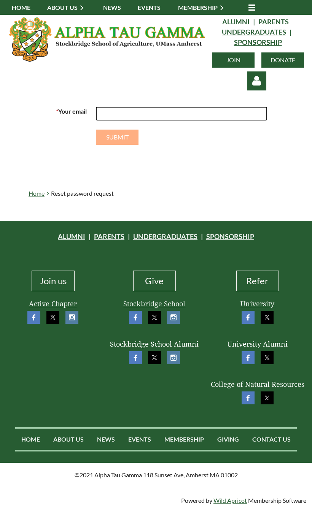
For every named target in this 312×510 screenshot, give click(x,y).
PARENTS (273, 21)
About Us (68, 439)
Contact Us (271, 439)
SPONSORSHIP (258, 42)
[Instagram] (71, 317)
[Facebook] (33, 317)
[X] (52, 317)
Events (139, 439)
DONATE (283, 59)
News (106, 439)
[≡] (250, 7)
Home (37, 193)
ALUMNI (236, 21)
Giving (228, 439)
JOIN (233, 59)
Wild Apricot (230, 500)
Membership (184, 439)
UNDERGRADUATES (254, 32)
